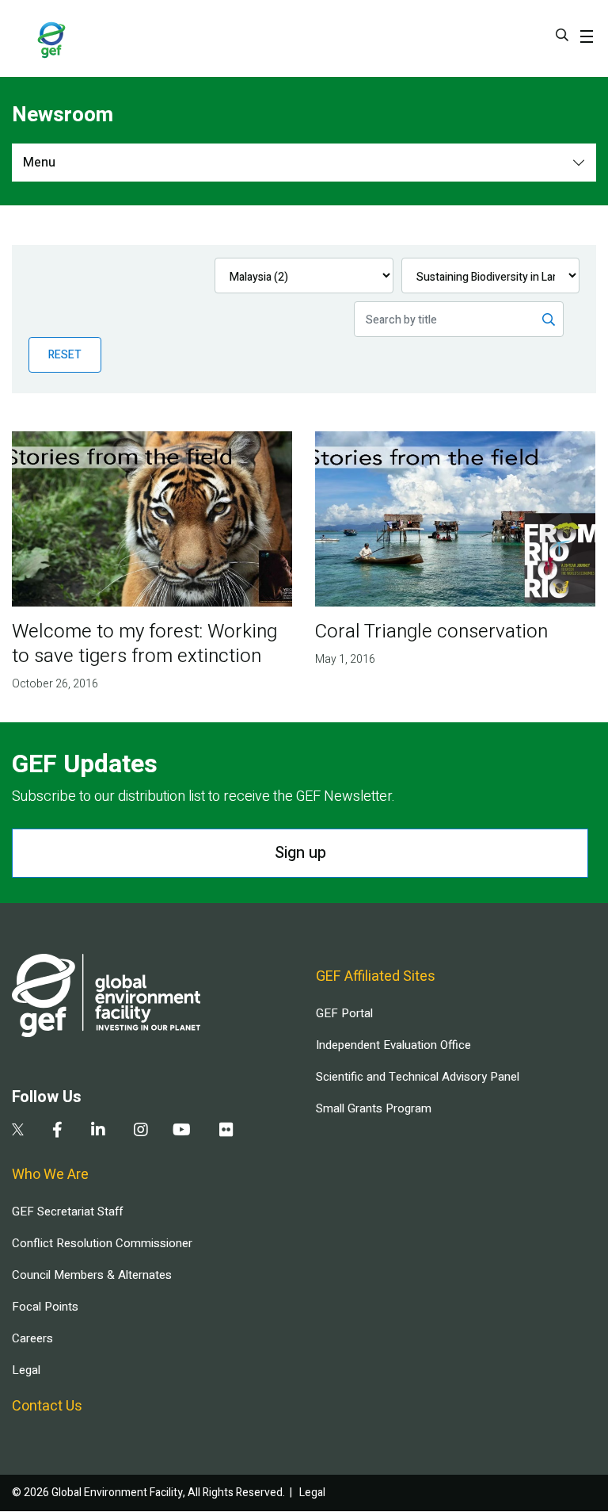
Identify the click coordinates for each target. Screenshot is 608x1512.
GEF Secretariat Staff (67, 1211)
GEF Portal (344, 1013)
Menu (39, 162)
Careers (32, 1338)
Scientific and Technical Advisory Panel (417, 1076)
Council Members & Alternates (92, 1275)
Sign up (300, 852)
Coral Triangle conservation (431, 631)
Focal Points (45, 1306)
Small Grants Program (373, 1108)
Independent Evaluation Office (393, 1045)
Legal (26, 1370)
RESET (65, 354)
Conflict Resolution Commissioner (102, 1243)
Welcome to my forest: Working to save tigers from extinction (144, 644)
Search (562, 35)
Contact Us (47, 1406)
